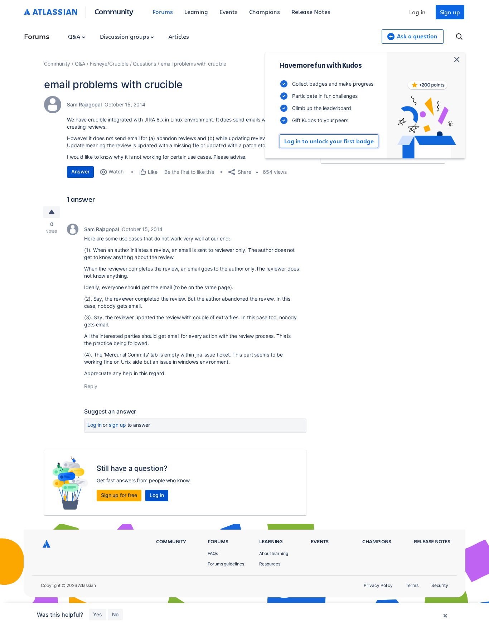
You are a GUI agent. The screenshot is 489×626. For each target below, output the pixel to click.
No (115, 614)
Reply (90, 386)
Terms (412, 585)
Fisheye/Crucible (109, 64)
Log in (417, 12)
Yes (97, 614)
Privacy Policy (378, 585)
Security (439, 585)
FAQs (213, 553)
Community (114, 11)
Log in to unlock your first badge (329, 141)
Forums (162, 11)
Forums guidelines (226, 564)
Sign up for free (119, 495)
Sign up (450, 12)
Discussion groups (125, 36)
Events (228, 11)
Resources (269, 564)
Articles (179, 36)
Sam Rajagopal (84, 104)
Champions (264, 11)
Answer (80, 171)
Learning (196, 11)
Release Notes (310, 11)
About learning (273, 553)
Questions (144, 64)
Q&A (75, 36)
